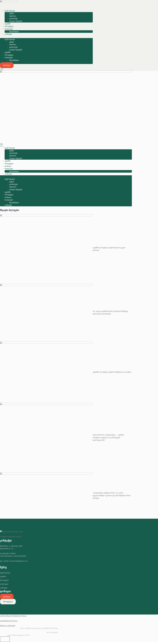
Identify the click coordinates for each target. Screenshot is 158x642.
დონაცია (8, 166)
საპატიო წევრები (15, 21)
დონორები (13, 18)
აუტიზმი (8, 24)
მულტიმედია (14, 31)
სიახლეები (9, 29)
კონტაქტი (8, 34)
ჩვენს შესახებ (10, 11)
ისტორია (12, 16)
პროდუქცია (9, 26)
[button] (46, 36)
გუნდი (11, 13)
